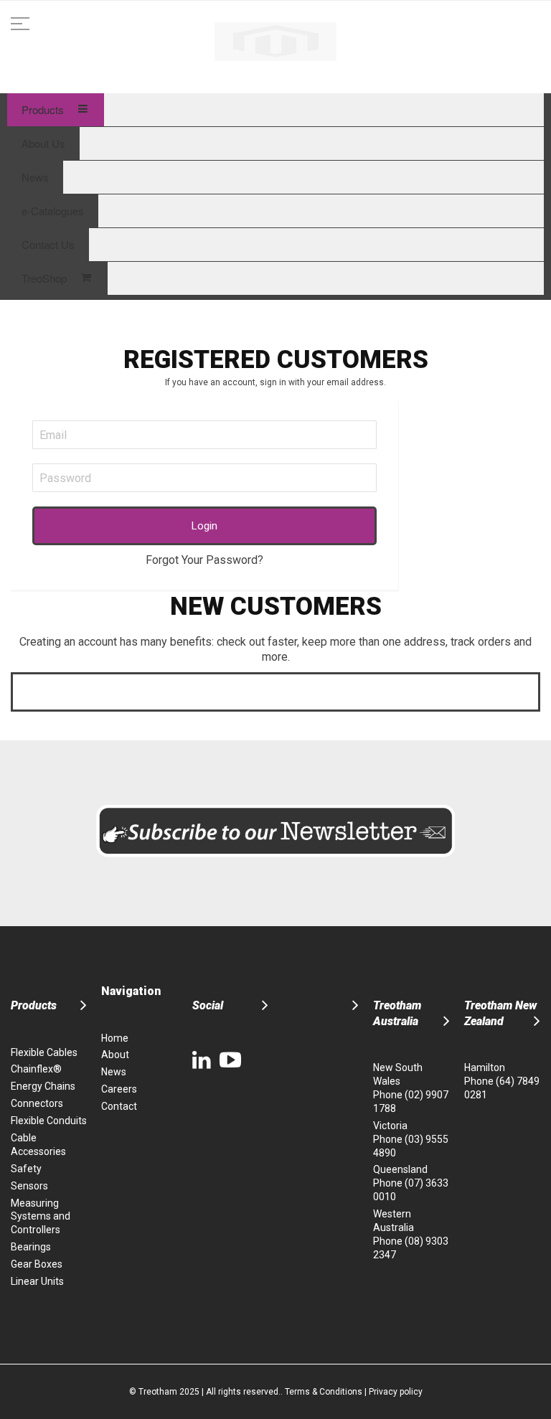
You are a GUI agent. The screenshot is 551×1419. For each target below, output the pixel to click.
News (113, 1072)
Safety (26, 1168)
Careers (119, 1089)
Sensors (29, 1186)
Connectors (37, 1103)
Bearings (31, 1247)
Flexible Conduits (49, 1120)
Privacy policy (396, 1392)
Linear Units (37, 1281)
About (115, 1054)
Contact (119, 1106)
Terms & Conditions (323, 1392)
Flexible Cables (44, 1052)
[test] (275, 38)
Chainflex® (36, 1069)
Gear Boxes (36, 1264)
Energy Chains (43, 1086)
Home (114, 1038)
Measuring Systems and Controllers (40, 1216)
